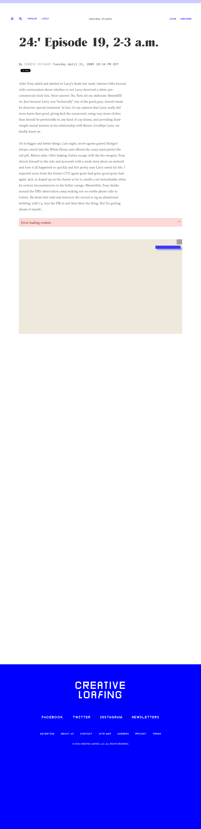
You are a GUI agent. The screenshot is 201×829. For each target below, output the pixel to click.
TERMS (157, 734)
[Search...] (20, 19)
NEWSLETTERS (145, 717)
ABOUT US (67, 734)
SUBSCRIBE (186, 19)
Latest (45, 19)
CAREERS (123, 734)
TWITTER (82, 717)
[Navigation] (11, 19)
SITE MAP (105, 734)
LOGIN (172, 19)
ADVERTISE (47, 734)
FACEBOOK (52, 717)
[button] (179, 241)
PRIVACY (140, 734)
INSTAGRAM (111, 717)
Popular (32, 19)
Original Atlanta (100, 19)
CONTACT (86, 734)
